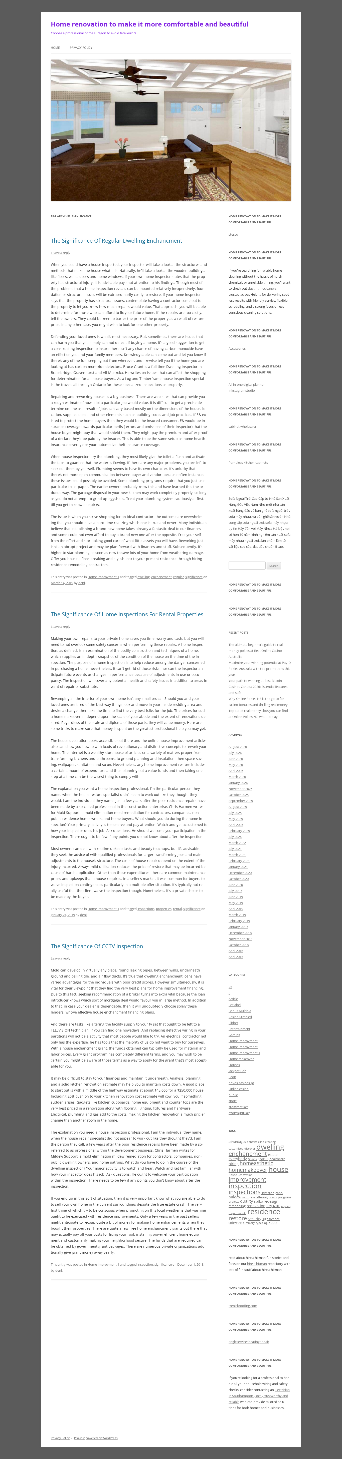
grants (263, 1158)
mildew (235, 1197)
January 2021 (238, 866)
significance (194, 577)
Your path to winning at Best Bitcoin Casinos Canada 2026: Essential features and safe (258, 686)
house (278, 1169)
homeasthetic (256, 1163)
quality (246, 1201)
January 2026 (238, 782)
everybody (238, 1158)
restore (238, 1218)
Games (252, 1159)
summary (249, 1223)
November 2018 (240, 938)
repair (273, 1205)
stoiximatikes (238, 1107)
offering (262, 1197)
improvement (247, 1179)
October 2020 (239, 878)
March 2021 (237, 854)
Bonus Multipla (240, 1011)
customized (236, 1148)
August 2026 (238, 746)
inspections (145, 908)
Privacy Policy (81, 48)
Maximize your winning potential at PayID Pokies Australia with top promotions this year (260, 668)
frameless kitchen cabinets (248, 462)
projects (234, 1201)
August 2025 (238, 806)
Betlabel (235, 1005)
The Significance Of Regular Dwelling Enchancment (116, 240)
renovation (256, 1205)
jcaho (279, 1193)
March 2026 (237, 776)
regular (178, 577)
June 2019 (236, 896)
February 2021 (239, 860)
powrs (273, 1197)
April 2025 (236, 824)
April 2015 (236, 956)
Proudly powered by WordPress (96, 1438)
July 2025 (235, 812)
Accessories (237, 348)
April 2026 (236, 770)
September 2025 (241, 800)
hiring (234, 1163)
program (284, 1197)
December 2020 (240, 872)
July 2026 (235, 752)
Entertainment (239, 1029)
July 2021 (235, 848)
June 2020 (236, 884)
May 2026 (236, 764)
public (233, 1095)
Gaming (234, 1035)
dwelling (143, 577)
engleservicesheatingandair (249, 1341)
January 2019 (238, 926)
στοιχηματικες (239, 1113)
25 (230, 987)
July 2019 (235, 890)
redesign (271, 1201)
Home (55, 48)
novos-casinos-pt (241, 1083)
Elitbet (233, 1023)
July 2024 (235, 836)
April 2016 (236, 950)
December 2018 (240, 932)
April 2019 (236, 908)
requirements (237, 1213)
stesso (233, 234)
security (254, 1218)
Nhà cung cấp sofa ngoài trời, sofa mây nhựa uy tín (259, 522)
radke (258, 1201)
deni (81, 583)
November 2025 (240, 788)
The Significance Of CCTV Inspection (97, 946)
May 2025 (236, 818)
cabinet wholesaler (242, 426)
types (259, 1223)
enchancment (161, 577)
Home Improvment (243, 1041)
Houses (234, 1065)
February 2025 (239, 830)
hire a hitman (257, 1263)
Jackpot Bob (237, 1071)
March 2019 (237, 914)
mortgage (248, 1197)
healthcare (277, 1159)
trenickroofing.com (243, 1305)
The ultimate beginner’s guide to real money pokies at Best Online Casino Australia (256, 650)
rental (177, 908)
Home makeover (241, 1059)
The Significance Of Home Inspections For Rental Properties (127, 614)
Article (233, 999)
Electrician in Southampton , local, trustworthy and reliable (259, 1395)
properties (164, 908)
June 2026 (236, 758)
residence (263, 1211)
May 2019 (236, 902)
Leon (232, 1077)
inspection (145, 1264)
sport (233, 1101)
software (235, 1222)
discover (249, 1148)
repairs (285, 1206)
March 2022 (237, 842)
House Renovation (241, 1175)
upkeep (270, 1222)
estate (272, 1154)
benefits (252, 1142)
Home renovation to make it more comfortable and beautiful (150, 24)
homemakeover (248, 1169)
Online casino (239, 1089)
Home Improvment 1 (103, 577)
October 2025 (239, 794)
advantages (237, 1141)
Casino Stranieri (240, 1017)
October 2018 (239, 944)
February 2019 (239, 920)
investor (267, 1193)
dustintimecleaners (262, 288)
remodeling (237, 1206)
